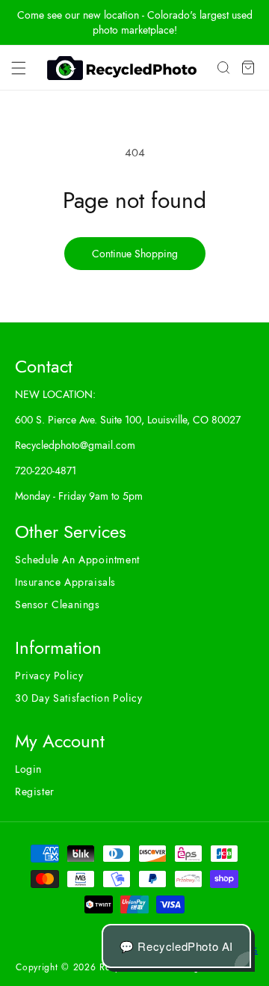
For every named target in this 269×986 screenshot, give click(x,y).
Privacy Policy (49, 675)
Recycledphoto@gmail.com (75, 445)
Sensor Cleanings (57, 604)
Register (35, 791)
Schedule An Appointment (77, 559)
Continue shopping (135, 253)
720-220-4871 (45, 470)
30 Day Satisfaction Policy (79, 697)
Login (28, 769)
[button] (18, 68)
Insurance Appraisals (65, 582)
